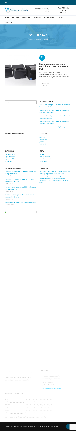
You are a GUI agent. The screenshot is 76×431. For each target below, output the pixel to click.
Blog (6, 2)
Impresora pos (43, 178)
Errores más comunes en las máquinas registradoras (55, 127)
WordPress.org (43, 161)
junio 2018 (42, 144)
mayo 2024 (42, 137)
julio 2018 (42, 142)
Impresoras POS (45, 85)
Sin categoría (9, 161)
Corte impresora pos (64, 171)
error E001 (57, 174)
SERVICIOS (37, 18)
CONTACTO (8, 22)
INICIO (7, 18)
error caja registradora (46, 174)
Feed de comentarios (45, 159)
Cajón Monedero (10, 156)
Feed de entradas (44, 156)
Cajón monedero (52, 171)
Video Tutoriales (50, 18)
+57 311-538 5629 (63, 9)
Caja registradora (10, 154)
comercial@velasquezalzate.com (51, 388)
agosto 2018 (43, 139)
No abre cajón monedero (54, 180)
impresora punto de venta (57, 178)
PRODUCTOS (26, 18)
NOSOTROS (15, 18)
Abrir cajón (42, 171)
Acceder (41, 154)
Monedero (42, 180)
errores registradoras (60, 176)
